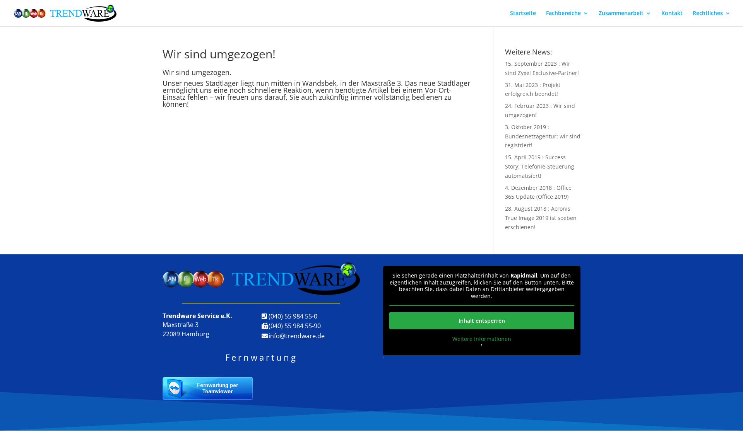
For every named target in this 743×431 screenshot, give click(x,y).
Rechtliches (708, 13)
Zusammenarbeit (621, 13)
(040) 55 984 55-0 (293, 316)
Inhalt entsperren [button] (482, 320)
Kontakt (672, 13)
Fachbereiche (563, 13)
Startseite (523, 13)
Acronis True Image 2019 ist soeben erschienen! (541, 218)
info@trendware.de (297, 336)
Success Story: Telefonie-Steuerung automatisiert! (539, 166)
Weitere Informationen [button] (481, 339)
